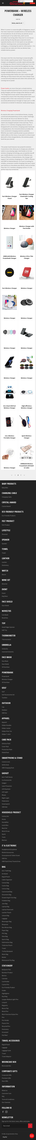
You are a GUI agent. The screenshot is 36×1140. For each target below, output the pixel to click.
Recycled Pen (6, 1026)
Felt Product (6, 525)
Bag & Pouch (6, 877)
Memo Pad (5, 1008)
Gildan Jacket (6, 728)
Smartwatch (6, 804)
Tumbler (4, 698)
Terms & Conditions (8, 1099)
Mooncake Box (6, 1066)
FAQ (3, 1096)
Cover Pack (5, 746)
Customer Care (6, 1093)
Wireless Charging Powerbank (10, 110)
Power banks (5, 88)
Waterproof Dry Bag (8, 960)
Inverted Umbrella (7, 652)
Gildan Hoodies (6, 725)
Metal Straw (6, 831)
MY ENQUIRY (32, 3)
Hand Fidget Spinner (8, 627)
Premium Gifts (6, 1078)
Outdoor (4, 710)
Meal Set (4, 828)
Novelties (5, 618)
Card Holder (5, 981)
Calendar (4, 978)
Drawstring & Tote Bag (9, 897)
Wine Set (4, 584)
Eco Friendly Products (9, 516)
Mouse (4, 795)
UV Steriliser (6, 667)
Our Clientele (6, 1102)
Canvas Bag (5, 883)
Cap (3, 707)
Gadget (4, 783)
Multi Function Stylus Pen (10, 1014)
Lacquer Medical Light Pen (10, 999)
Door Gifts (5, 1081)
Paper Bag (5, 930)
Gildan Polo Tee (7, 731)
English (22, 1)
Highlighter (5, 993)
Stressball (5, 1032)
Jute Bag (4, 903)
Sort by (18, 19)
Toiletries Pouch (7, 945)
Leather (4, 562)
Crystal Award (6, 506)
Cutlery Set (5, 816)
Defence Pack (6, 743)
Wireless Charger (7, 679)
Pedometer (5, 801)
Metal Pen (5, 1011)
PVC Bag (4, 933)
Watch (4, 574)
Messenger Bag (6, 921)
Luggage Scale (6, 1050)
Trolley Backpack (7, 951)
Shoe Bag (5, 936)
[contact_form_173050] (32, 1135)
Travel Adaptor (6, 1056)
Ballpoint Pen (6, 969)
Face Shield (5, 605)
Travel (4, 948)
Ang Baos (5, 596)
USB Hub (4, 807)
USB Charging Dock (8, 768)
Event (4, 593)
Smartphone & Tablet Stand (11, 855)
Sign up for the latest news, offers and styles (16, 1121)
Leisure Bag (5, 915)
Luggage (4, 918)
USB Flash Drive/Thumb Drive (11, 861)
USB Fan (4, 713)
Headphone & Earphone (9, 849)
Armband (5, 874)
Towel (4, 553)
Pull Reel (5, 1035)
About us (4, 1090)
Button (4, 975)
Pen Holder (5, 1020)
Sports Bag (5, 939)
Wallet (4, 957)
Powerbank (5, 676)
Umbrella (5, 649)
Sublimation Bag (7, 942)
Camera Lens (6, 762)
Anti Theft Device (7, 777)
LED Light (5, 792)
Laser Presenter (7, 786)
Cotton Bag (5, 889)
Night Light (5, 798)
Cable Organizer (7, 880)
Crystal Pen (5, 984)
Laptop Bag (5, 906)
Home (4, 819)
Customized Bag (7, 892)
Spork (4, 834)
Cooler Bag (5, 886)
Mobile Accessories (8, 852)
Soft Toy (4, 630)
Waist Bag (5, 954)
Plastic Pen (5, 1023)
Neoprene (5, 924)
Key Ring (4, 996)
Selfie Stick (5, 765)
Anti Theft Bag (6, 871)
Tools (3, 837)
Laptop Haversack (7, 909)
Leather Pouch (6, 912)
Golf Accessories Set (8, 695)
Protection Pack (7, 749)
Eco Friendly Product (8, 987)
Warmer (4, 840)
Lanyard (4, 1002)
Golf (3, 692)
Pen (3, 1017)
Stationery (5, 565)
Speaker (4, 543)
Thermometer (6, 639)
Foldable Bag (6, 900)
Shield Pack (5, 752)
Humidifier (5, 822)
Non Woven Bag (7, 927)
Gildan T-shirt (6, 734)
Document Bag (6, 894)
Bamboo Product (7, 972)
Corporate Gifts (7, 1075)
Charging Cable (7, 497)
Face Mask (5, 661)
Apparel (4, 722)
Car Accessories (7, 780)
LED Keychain (6, 789)
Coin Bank (5, 615)
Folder (4, 990)
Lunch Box (5, 825)
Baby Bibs (5, 488)
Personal (5, 534)
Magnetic (5, 1005)
